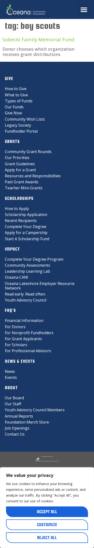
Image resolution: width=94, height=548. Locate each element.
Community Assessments (27, 265)
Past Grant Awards (21, 182)
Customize (47, 524)
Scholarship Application (26, 214)
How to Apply (17, 208)
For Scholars (16, 344)
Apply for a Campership (26, 232)
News (10, 371)
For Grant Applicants (23, 338)
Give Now (13, 113)
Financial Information (24, 320)
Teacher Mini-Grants (23, 188)
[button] (83, 9)
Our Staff (13, 403)
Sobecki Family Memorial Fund (38, 39)
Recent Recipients (21, 220)
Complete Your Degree (25, 226)
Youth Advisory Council (25, 300)
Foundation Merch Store (27, 422)
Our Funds (14, 107)
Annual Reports (19, 416)
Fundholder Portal (21, 131)
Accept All (47, 511)
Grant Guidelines (20, 163)
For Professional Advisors (28, 350)
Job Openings (17, 428)
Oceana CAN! (16, 277)
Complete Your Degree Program (34, 259)
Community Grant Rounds (28, 151)
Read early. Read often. (25, 294)
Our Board (14, 397)
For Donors (15, 326)
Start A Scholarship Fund (27, 238)
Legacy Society (18, 125)
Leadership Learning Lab (27, 271)
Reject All (47, 537)
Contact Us (15, 434)
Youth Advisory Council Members (35, 410)
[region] (47, 507)
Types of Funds (19, 101)
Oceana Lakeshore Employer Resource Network (39, 286)
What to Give (16, 95)
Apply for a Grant (20, 169)
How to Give (16, 88)
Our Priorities (17, 157)
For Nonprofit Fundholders (29, 332)
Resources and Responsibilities (33, 176)
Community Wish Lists (25, 119)
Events (11, 377)
